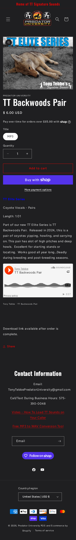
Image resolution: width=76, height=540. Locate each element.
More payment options (38, 189)
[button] (8, 19)
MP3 (10, 136)
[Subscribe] (59, 441)
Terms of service (44, 530)
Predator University (29, 525)
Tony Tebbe (9, 304)
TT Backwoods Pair (27, 304)
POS (43, 525)
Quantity (8, 145)
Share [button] (11, 346)
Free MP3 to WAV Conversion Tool (38, 426)
